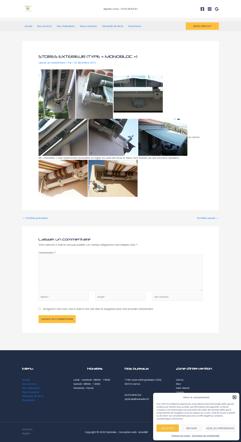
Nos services (44, 26)
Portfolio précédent (35, 218)
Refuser (191, 428)
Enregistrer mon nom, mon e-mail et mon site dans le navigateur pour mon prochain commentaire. (98, 308)
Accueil (28, 26)
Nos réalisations (66, 26)
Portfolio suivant (208, 218)
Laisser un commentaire (52, 62)
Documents (134, 26)
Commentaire (47, 252)
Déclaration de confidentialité (206, 435)
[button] (234, 397)
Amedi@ (143, 432)
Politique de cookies (180, 435)
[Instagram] (210, 9)
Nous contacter (88, 26)
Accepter (167, 428)
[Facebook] (202, 9)
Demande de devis (112, 26)
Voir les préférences (220, 428)
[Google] (217, 9)
